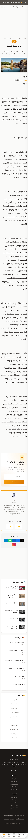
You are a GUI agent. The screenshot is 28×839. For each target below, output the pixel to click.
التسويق (14, 721)
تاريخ (14, 38)
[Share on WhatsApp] (10, 540)
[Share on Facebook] (18, 540)
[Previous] (4, 7)
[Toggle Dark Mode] (2, 2)
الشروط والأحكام (19, 819)
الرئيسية (25, 38)
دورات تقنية (14, 734)
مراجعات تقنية (14, 729)
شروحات (14, 787)
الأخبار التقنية (14, 700)
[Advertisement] (14, 24)
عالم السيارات (14, 738)
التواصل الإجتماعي (14, 712)
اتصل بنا (17, 815)
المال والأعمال (14, 725)
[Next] (2, 7)
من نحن (22, 815)
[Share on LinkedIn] (14, 540)
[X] (14, 771)
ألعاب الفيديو (14, 708)
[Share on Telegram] (6, 540)
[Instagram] (14, 544)
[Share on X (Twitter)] (22, 540)
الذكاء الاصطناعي (14, 784)
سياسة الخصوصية (8, 815)
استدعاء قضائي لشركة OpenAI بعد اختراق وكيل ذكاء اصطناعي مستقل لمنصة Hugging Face (15, 7)
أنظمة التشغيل (14, 716)
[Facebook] (16, 771)
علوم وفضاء (19, 38)
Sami (21, 51)
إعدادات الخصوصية (9, 819)
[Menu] (25, 2)
